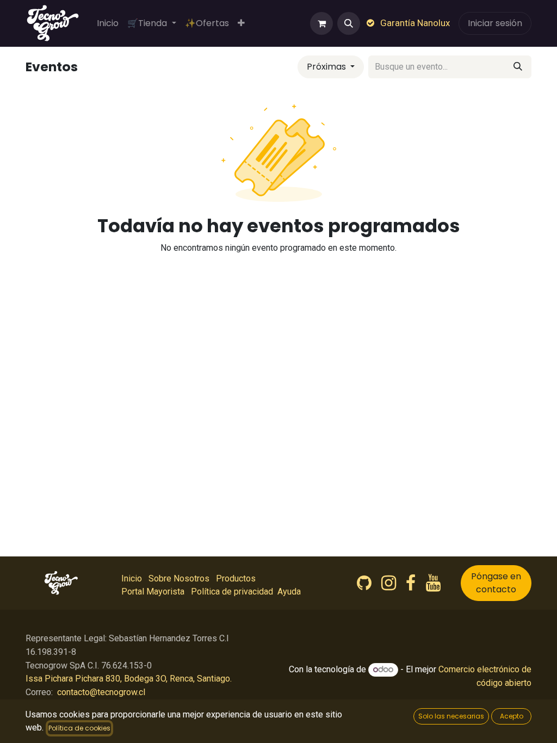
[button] (348, 23)
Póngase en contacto (496, 583)
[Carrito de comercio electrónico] (321, 23)
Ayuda (289, 591)
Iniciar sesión (495, 23)
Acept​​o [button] (511, 716)
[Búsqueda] (517, 66)
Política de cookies (79, 728)
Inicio (131, 578)
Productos (236, 578)
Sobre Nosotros (178, 578)
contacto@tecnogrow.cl (101, 692)
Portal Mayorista (152, 591)
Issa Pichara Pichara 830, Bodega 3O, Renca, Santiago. (129, 678)
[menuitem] (107, 23)
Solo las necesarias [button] (451, 716)
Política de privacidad (232, 591)
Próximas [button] (327, 66)
